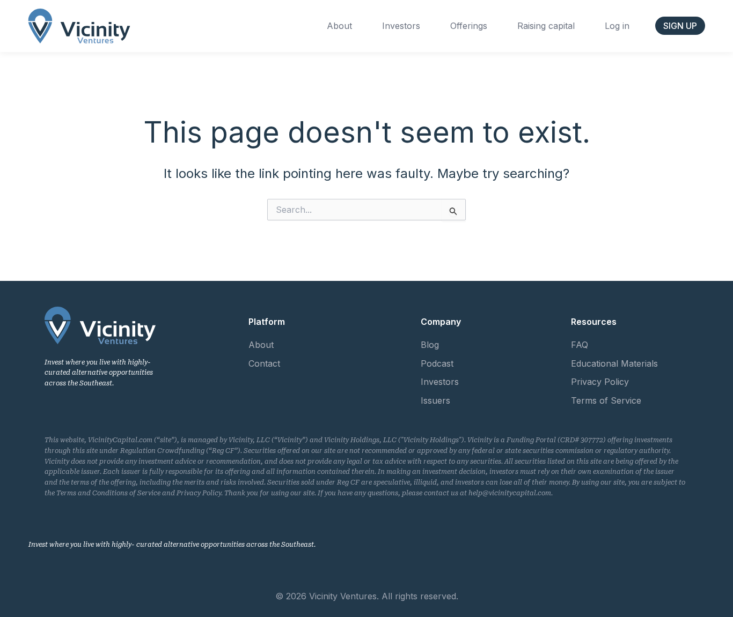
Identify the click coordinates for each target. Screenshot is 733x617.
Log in (617, 25)
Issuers (435, 400)
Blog (430, 344)
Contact (264, 363)
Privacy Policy (600, 381)
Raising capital (546, 25)
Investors (401, 25)
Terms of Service (606, 400)
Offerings (468, 25)
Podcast (437, 363)
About (339, 25)
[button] (680, 26)
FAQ (579, 344)
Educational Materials (614, 363)
